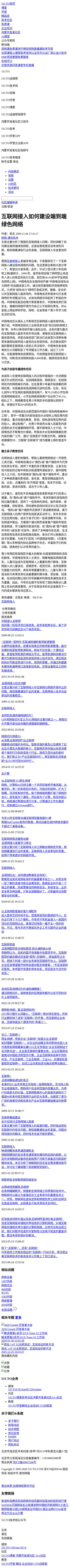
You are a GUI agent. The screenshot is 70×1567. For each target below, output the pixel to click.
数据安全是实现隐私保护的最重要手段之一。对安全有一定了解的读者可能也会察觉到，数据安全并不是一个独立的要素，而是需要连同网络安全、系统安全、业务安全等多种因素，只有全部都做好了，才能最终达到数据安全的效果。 (34, 887)
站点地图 (13, 1429)
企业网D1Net (53, 1509)
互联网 (5, 838)
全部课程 (6, 52)
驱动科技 (50, 1500)
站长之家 (25, 1505)
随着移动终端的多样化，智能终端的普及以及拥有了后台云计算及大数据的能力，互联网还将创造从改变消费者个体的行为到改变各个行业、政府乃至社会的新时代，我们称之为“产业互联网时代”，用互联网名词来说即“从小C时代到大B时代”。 (34, 752)
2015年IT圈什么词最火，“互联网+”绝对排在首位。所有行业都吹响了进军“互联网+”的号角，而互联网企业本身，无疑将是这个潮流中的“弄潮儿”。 (34, 1018)
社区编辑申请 (9, 202)
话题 (11, 179)
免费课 (5, 24)
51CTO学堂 (15, 1405)
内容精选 (13, 171)
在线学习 (6, 61)
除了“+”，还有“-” (19, 1248)
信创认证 (31, 52)
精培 (24, 1405)
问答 (15, 65)
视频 (11, 175)
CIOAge (21, 1389)
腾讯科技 (17, 1500)
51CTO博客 (15, 1397)
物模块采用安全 (17, 1150)
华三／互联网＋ (10, 1034)
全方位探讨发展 (17, 1121)
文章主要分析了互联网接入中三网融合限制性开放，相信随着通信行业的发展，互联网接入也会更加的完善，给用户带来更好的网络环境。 (34, 851)
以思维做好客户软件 (19, 911)
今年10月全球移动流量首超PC (26, 818)
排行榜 (22, 48)
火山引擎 (17, 1513)
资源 (9, 65)
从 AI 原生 (15, 780)
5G (19, 736)
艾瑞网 (16, 1505)
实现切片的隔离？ (21, 989)
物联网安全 (8, 1179)
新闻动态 (13, 1425)
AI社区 (12, 183)
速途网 (35, 1505)
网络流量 (15, 838)
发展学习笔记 (16, 843)
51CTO (12, 1389)
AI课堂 (5, 36)
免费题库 (23, 57)
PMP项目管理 (9, 57)
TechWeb (6, 1505)
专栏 (26, 65)
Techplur (36, 1389)
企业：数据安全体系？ (24, 875)
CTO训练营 (45, 1405)
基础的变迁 (15, 1080)
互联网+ (6, 1076)
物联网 (19, 1179)
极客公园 (12, 1509)
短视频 (30, 48)
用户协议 (13, 1440)
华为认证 (42, 52)
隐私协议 (13, 1444)
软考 (23, 52)
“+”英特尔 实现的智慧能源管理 (28, 642)
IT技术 (63, 52)
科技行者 (61, 1500)
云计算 (5, 773)
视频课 (5, 48)
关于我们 (13, 1420)
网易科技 (28, 1500)
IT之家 (62, 1505)
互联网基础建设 (10, 1117)
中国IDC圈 (39, 1509)
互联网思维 (8, 944)
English (12, 1436)
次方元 (8, 1513)
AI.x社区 (57, 1397)
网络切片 (6, 736)
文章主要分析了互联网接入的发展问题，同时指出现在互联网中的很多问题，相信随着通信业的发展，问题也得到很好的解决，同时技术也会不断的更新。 (34, 1129)
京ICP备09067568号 (24, 1462)
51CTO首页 (8, 3)
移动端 (24, 838)
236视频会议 (25, 1509)
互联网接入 (8, 601)
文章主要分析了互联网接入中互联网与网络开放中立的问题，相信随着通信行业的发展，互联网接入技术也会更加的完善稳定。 (34, 691)
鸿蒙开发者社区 (10, 32)
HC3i (29, 1389)
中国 (10, 621)
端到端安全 (30, 1179)
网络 (15, 736)
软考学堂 (47, 48)
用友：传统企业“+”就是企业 (29, 1038)
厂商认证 (53, 52)
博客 (4, 7)
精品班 (5, 16)
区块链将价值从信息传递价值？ (32, 1219)
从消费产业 (17, 740)
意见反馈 (13, 1433)
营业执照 (7, 1485)
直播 (31, 65)
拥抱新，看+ (18, 1009)
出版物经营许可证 (24, 1485)
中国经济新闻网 (48, 1505)
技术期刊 (13, 187)
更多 (18, 1317)
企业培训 (6, 28)
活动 (11, 192)
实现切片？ (17, 715)
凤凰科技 (39, 1500)
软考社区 (6, 20)
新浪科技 (6, 1500)
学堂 (4, 11)
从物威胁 (15, 1186)
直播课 (38, 48)
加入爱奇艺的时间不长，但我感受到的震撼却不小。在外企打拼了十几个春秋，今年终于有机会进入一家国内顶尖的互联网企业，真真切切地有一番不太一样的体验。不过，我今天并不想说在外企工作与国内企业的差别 (34, 923)
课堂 (20, 65)
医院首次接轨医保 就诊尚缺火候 (26, 948)
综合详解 (13, 683)
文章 (4, 65)
